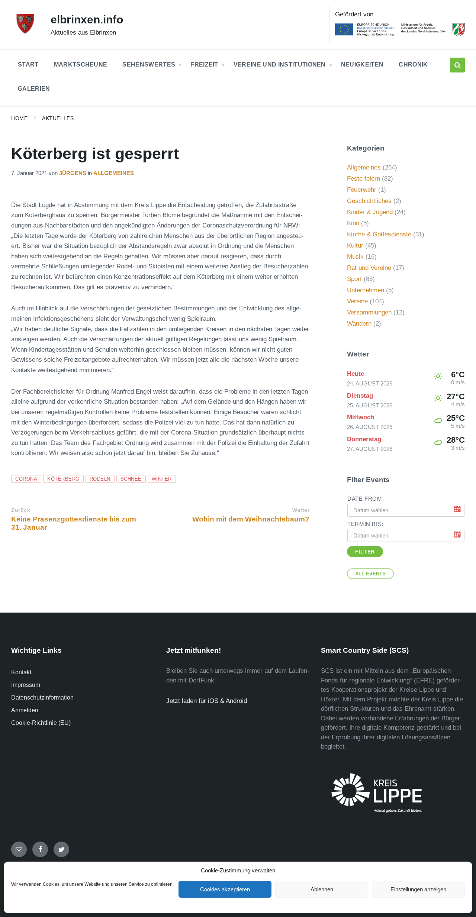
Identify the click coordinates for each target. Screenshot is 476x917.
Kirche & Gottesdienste (379, 234)
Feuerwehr (361, 189)
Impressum (25, 685)
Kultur (355, 245)
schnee (131, 479)
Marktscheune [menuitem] (80, 64)
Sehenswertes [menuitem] (148, 64)
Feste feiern (363, 178)
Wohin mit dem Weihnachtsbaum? (250, 519)
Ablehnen (322, 889)
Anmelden (24, 710)
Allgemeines (113, 173)
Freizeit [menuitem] (204, 64)
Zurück (20, 510)
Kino (353, 223)
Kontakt (21, 672)
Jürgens (72, 173)
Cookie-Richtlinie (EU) (41, 723)
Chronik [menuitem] (413, 64)
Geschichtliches (369, 200)
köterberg (63, 479)
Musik (355, 256)
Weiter (300, 510)
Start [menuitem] (28, 64)
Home (19, 118)
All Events (370, 574)
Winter (162, 479)
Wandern (359, 323)
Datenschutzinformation (42, 697)
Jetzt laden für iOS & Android (206, 700)
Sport (354, 278)
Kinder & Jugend (370, 212)
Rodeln (100, 479)
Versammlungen (369, 312)
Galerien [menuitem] (34, 88)
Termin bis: (365, 524)
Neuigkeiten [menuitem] (362, 64)
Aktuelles (58, 118)
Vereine (357, 301)
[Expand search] (457, 65)
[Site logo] (25, 32)
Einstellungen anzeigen (418, 889)
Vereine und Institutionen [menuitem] (280, 64)
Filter (364, 552)
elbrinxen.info (87, 19)
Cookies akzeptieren (225, 889)
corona (26, 479)
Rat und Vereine (369, 267)
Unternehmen (365, 290)
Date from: (365, 499)
